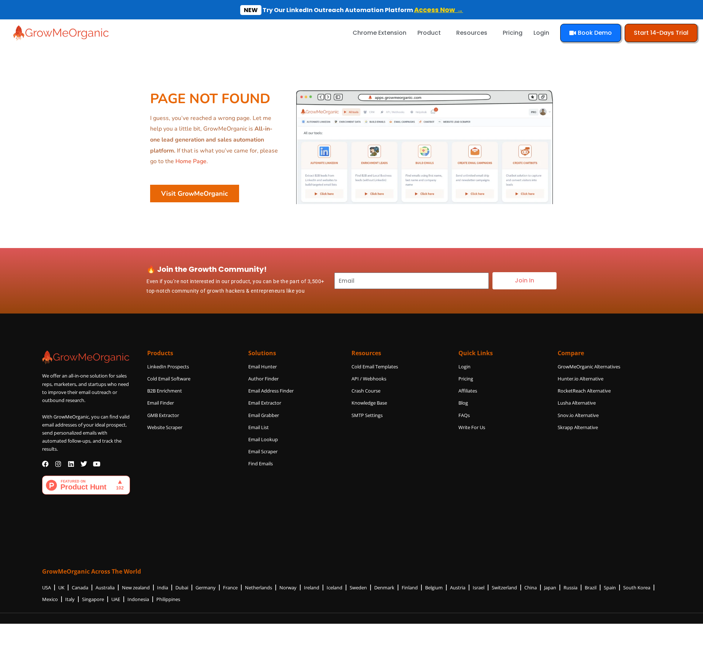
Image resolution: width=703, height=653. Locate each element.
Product (429, 33)
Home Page (191, 161)
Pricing (512, 33)
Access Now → (438, 9)
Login (541, 33)
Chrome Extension (379, 33)
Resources (471, 33)
